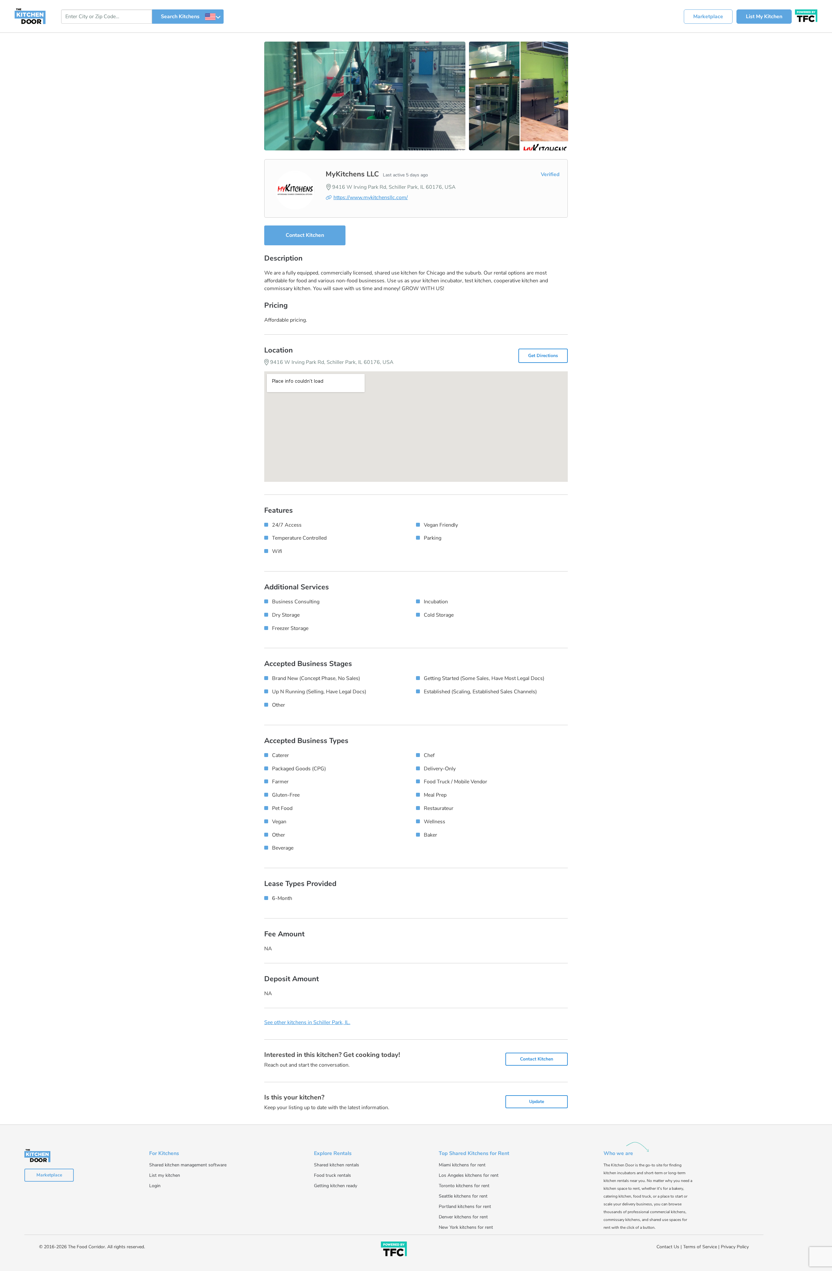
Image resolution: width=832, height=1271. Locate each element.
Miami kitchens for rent (462, 1165)
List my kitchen (164, 1175)
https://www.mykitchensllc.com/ (370, 197)
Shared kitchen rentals (336, 1165)
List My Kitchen (764, 16)
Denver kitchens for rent (463, 1217)
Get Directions (543, 356)
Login (155, 1186)
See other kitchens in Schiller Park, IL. (307, 1022)
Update (536, 1101)
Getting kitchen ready (335, 1186)
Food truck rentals (332, 1175)
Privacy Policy (735, 1247)
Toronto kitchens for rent (464, 1186)
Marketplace (708, 16)
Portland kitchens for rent (465, 1206)
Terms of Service (700, 1247)
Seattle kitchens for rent (463, 1196)
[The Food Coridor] (806, 15)
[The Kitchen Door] (30, 15)
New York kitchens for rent (466, 1227)
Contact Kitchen (305, 235)
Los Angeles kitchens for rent (469, 1175)
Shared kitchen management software (188, 1165)
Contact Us (667, 1247)
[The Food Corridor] (394, 1250)
